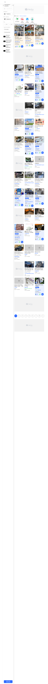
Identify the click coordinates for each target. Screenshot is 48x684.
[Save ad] (22, 26)
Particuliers (6, 29)
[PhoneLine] (22, 46)
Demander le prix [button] (40, 114)
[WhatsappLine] (19, 46)
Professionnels (7, 32)
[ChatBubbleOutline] (17, 46)
